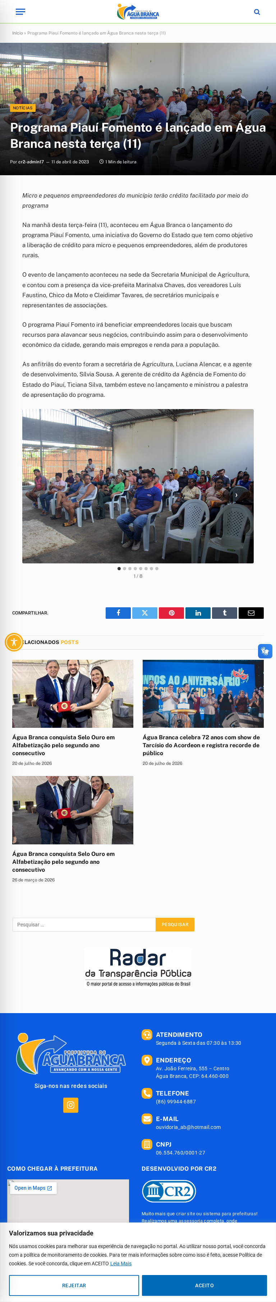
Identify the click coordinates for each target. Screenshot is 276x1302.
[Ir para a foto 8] (156, 568)
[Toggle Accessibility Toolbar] (14, 642)
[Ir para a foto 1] (119, 568)
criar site (185, 1213)
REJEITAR (74, 1285)
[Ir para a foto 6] (146, 568)
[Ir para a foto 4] (135, 568)
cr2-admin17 (31, 161)
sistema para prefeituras (230, 1213)
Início (17, 33)
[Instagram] (70, 1105)
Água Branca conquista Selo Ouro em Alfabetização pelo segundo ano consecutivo (63, 745)
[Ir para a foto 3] (130, 568)
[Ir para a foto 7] (151, 568)
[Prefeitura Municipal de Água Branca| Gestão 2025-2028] (138, 11)
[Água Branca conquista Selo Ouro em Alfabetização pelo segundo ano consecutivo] (72, 694)
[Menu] (20, 12)
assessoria (191, 1221)
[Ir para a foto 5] (140, 568)
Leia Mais (121, 1263)
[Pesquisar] (256, 12)
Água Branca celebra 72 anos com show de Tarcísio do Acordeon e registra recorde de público (201, 745)
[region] (138, 1262)
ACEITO (204, 1285)
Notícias (23, 108)
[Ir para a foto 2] (124, 568)
